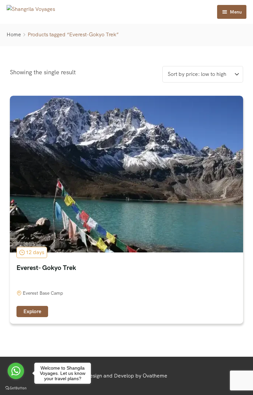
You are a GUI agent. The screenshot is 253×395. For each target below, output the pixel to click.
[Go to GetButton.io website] (15, 388)
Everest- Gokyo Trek (46, 267)
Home (14, 34)
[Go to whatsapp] (16, 371)
